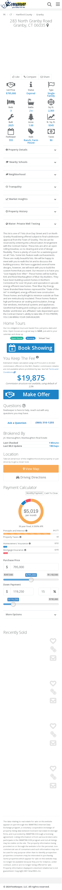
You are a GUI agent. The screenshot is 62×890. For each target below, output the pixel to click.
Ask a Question (17, 422)
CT (11, 14)
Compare (31, 76)
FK (4, 14)
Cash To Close (51, 493)
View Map (32, 469)
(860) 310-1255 (44, 422)
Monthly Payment (34, 493)
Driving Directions (33, 477)
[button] (31, 150)
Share (46, 76)
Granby (40, 14)
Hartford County (24, 14)
